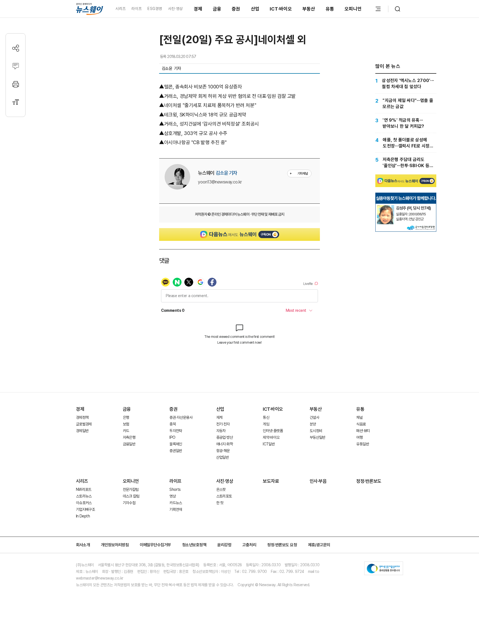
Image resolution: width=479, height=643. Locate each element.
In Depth (83, 516)
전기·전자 (223, 424)
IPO (172, 437)
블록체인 (175, 444)
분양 (313, 424)
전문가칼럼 (131, 489)
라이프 (136, 8)
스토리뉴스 (84, 496)
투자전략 (175, 430)
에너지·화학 (224, 444)
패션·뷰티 (363, 430)
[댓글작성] (15, 66)
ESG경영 (154, 8)
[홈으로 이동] (89, 9)
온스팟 (221, 489)
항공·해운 (223, 450)
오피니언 (353, 9)
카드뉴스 (175, 503)
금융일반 (129, 444)
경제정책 (82, 417)
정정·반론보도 (368, 481)
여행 (359, 437)
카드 (126, 430)
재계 (219, 417)
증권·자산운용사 (180, 417)
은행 (126, 417)
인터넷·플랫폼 (273, 430)
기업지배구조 (85, 509)
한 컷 (219, 503)
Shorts (174, 489)
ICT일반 (269, 444)
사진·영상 (175, 8)
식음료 (361, 424)
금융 (217, 9)
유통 (330, 9)
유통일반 (362, 444)
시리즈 (120, 8)
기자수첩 (129, 503)
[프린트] (15, 84)
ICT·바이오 (281, 9)
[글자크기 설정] (15, 102)
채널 (359, 417)
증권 (236, 9)
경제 (198, 9)
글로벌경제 (84, 424)
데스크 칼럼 (131, 496)
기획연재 (175, 509)
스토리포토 (224, 496)
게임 (266, 424)
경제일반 (82, 430)
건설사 (314, 417)
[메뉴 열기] (378, 8)
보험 (126, 424)
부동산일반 (317, 437)
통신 (266, 417)
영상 (172, 496)
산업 (255, 9)
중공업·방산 (224, 437)
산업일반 (222, 457)
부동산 (308, 9)
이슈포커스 (84, 503)
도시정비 (316, 430)
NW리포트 (83, 489)
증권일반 (175, 450)
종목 (172, 424)
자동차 (221, 430)
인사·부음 (318, 481)
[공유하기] (15, 48)
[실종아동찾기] (385, 207)
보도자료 (271, 481)
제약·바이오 (271, 437)
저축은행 (129, 437)
